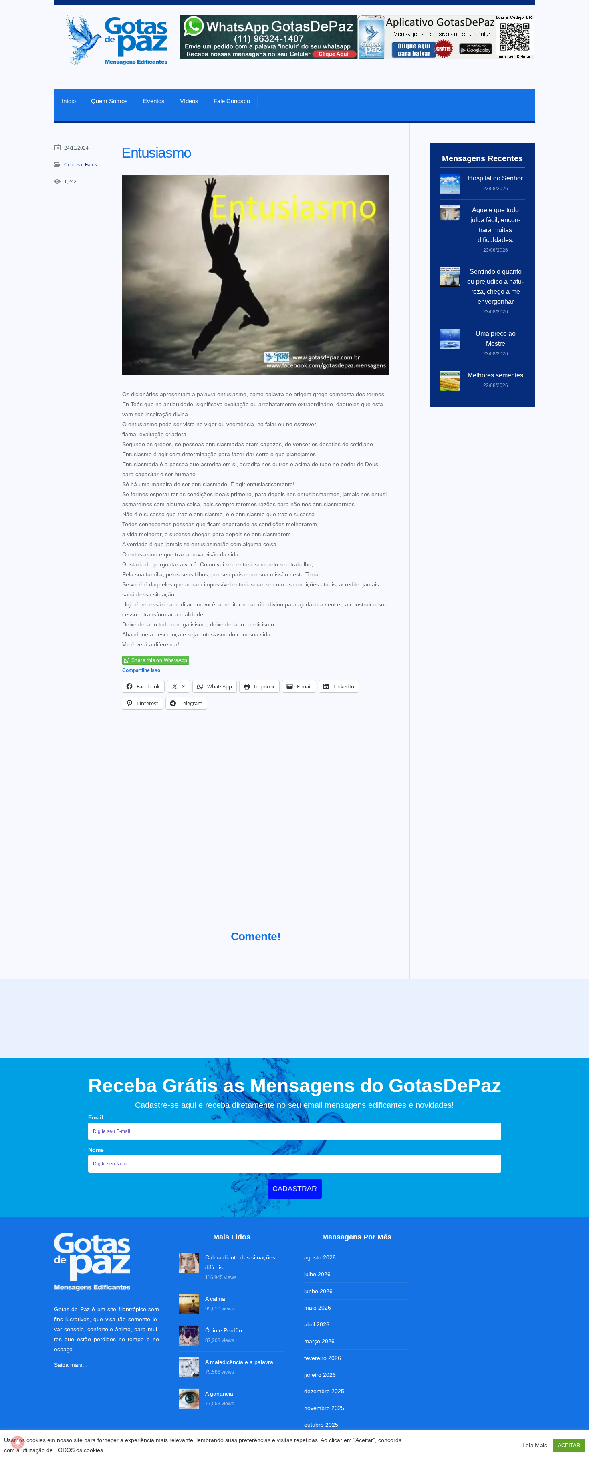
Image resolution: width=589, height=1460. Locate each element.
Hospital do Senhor (495, 178)
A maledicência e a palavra (239, 1362)
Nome (96, 1150)
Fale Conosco (232, 101)
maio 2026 (317, 1307)
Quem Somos (109, 101)
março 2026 (319, 1341)
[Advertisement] (255, 830)
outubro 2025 (321, 1425)
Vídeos (189, 101)
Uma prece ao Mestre (496, 338)
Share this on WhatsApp (159, 660)
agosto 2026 (320, 1257)
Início (69, 101)
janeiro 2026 (320, 1375)
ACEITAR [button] (569, 1445)
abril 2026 (316, 1324)
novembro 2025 (324, 1408)
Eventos (154, 101)
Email (95, 1117)
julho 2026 (317, 1274)
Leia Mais (534, 1445)
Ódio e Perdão (223, 1330)
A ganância (219, 1393)
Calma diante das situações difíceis (240, 1262)
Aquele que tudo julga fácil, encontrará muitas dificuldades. (495, 225)
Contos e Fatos (80, 165)
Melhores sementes (495, 375)
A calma (215, 1299)
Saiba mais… (71, 1365)
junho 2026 (318, 1291)
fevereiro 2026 (322, 1358)
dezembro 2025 (324, 1391)
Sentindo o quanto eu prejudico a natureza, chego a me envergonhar (495, 286)
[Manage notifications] (17, 1442)
